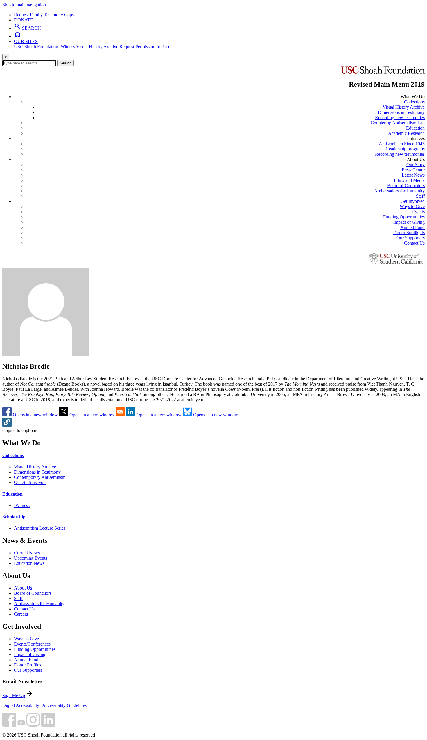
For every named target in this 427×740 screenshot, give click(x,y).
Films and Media (409, 180)
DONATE (23, 19)
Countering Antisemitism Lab (398, 122)
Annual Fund (412, 227)
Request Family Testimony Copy (44, 14)
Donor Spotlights (409, 232)
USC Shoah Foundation (36, 46)
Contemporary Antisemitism (39, 477)
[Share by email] (121, 414)
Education (415, 128)
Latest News (413, 175)
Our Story (415, 164)
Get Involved (413, 201)
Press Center (413, 169)
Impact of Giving (409, 222)
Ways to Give (412, 206)
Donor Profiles (27, 664)
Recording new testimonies (400, 117)
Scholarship (14, 516)
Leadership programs (405, 148)
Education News (29, 563)
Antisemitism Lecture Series (39, 528)
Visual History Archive (97, 46)
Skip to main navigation (24, 4)
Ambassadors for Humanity (399, 190)
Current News (27, 552)
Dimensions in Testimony (401, 112)
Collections (414, 101)
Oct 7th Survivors (30, 482)
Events (418, 211)
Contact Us (414, 243)
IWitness (67, 46)
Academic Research (406, 133)
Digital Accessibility (20, 705)
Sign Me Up (13, 695)
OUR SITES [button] (26, 41)
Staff (420, 195)
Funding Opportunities (404, 216)
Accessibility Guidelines (64, 705)
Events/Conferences (32, 644)
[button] (7, 425)
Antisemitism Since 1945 (402, 143)
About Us (23, 587)
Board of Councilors (406, 185)
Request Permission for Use (144, 46)
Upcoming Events (30, 558)
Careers (21, 614)
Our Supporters (411, 237)
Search (65, 63)
